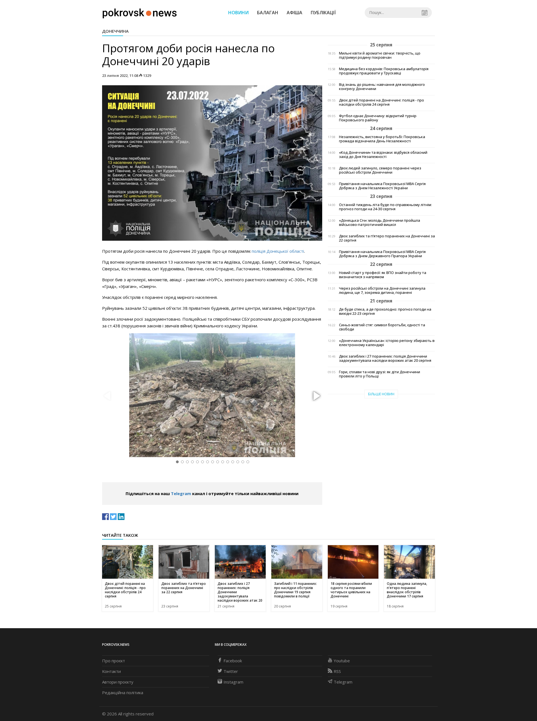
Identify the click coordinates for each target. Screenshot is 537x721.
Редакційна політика (122, 692)
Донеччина (115, 31)
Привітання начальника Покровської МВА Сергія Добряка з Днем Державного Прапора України (382, 254)
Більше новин (381, 394)
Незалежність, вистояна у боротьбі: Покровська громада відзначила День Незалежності (382, 139)
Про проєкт (113, 660)
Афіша (294, 13)
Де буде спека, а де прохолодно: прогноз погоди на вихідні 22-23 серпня (385, 311)
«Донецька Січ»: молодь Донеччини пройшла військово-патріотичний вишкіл (379, 222)
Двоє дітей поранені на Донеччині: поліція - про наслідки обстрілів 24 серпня (381, 102)
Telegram (181, 493)
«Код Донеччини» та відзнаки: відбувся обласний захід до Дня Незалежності (383, 154)
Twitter (230, 671)
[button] (316, 396)
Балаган (267, 13)
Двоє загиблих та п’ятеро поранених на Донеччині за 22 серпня (387, 238)
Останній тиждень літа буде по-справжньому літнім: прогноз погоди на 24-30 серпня (385, 207)
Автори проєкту (117, 682)
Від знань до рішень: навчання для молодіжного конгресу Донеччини (382, 86)
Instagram (233, 682)
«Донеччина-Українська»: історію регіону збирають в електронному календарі (387, 343)
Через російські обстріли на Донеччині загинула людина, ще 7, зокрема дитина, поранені (382, 290)
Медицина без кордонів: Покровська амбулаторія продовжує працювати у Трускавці (383, 71)
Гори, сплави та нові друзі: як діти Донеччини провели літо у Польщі (379, 374)
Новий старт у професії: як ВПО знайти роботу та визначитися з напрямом (382, 275)
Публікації (323, 13)
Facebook (232, 660)
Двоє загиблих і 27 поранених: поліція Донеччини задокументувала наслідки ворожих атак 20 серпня (385, 358)
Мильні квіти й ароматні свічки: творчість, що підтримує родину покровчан (379, 55)
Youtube (342, 660)
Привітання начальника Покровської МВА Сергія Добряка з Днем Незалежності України (382, 186)
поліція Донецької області (278, 251)
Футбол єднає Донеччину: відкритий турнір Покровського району (377, 118)
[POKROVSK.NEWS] (139, 12)
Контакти (111, 671)
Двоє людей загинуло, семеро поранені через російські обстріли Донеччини (380, 170)
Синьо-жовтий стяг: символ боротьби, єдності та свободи (382, 327)
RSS (337, 671)
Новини (238, 13)
